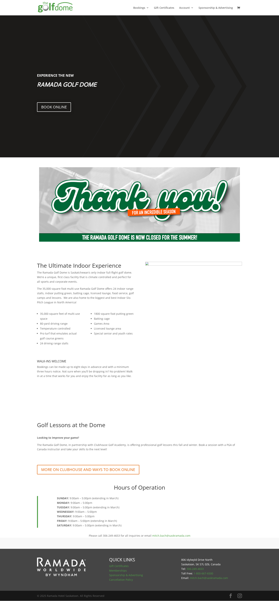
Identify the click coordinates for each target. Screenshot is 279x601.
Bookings (139, 7)
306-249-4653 (195, 569)
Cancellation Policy (121, 579)
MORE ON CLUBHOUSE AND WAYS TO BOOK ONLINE (88, 469)
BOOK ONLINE (54, 107)
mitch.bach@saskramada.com (171, 535)
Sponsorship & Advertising (216, 7)
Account (184, 7)
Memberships (118, 570)
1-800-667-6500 (203, 573)
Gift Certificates (164, 7)
